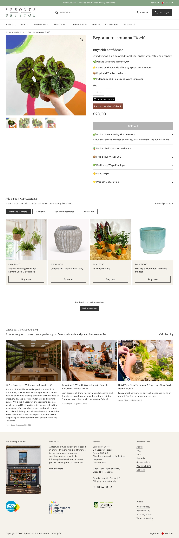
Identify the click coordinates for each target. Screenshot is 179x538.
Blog (138, 450)
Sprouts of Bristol (32, 533)
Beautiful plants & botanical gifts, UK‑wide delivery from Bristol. (89, 3)
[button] (133, 134)
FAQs (139, 454)
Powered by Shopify (51, 533)
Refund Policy (143, 510)
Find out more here (159, 139)
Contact (140, 469)
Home (8, 32)
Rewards (140, 458)
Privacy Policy (143, 506)
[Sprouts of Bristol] (20, 12)
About (139, 446)
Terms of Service (144, 518)
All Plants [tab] (40, 211)
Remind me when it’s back (107, 106)
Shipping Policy (143, 514)
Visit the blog (166, 334)
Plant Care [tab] (88, 211)
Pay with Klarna (143, 466)
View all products (163, 203)
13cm (98, 92)
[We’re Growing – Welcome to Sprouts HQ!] (33, 360)
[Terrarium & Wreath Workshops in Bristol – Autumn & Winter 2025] (89, 360)
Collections (19, 32)
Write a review (89, 308)
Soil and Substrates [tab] (64, 211)
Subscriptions (143, 462)
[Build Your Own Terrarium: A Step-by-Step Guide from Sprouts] (145, 360)
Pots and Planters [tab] (18, 211)
